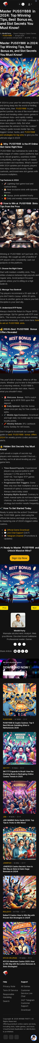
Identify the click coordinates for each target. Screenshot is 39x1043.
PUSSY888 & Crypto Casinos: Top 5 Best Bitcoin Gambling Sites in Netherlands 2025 (18, 725)
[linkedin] (16, 1037)
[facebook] (15, 644)
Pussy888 (7, 719)
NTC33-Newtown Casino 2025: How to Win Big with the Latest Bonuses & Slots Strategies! (19, 964)
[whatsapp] (26, 651)
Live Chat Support (15, 533)
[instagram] (19, 644)
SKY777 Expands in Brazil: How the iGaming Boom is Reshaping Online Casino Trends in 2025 (18, 774)
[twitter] (23, 644)
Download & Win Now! (14, 673)
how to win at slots (19, 321)
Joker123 (7, 863)
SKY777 (6, 768)
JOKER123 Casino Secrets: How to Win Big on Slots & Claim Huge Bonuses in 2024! (18, 869)
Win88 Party (19, 631)
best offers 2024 (18, 436)
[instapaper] (22, 651)
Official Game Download (18, 530)
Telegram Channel (15, 536)
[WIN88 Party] (5, 4)
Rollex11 (7, 912)
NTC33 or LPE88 (10, 958)
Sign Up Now (19, 558)
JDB (4, 817)
